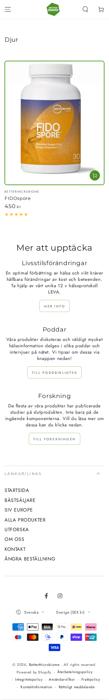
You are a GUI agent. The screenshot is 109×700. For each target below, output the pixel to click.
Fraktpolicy (90, 679)
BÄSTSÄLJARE (20, 500)
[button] (85, 9)
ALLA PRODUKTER (25, 519)
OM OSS (15, 539)
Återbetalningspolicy (74, 672)
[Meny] (8, 9)
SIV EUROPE (19, 509)
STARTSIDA (17, 490)
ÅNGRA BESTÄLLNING (30, 558)
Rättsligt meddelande (77, 687)
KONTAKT (15, 549)
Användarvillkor (62, 679)
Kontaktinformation (36, 687)
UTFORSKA (17, 529)
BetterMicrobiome (45, 664)
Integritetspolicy (28, 679)
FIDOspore (18, 198)
